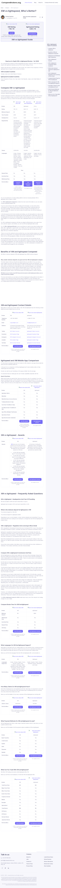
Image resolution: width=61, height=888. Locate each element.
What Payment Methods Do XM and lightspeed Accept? (53, 91)
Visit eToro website (38, 183)
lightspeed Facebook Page (33, 334)
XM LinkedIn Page (14, 340)
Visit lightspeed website (28, 184)
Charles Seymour (9, 16)
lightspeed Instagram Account (34, 337)
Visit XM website (18, 183)
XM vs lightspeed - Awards (52, 60)
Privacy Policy (29, 866)
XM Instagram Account (15, 337)
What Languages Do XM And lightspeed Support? (54, 82)
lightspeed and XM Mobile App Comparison (54, 56)
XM (12, 444)
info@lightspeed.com (31, 322)
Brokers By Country (48, 863)
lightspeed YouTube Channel (33, 342)
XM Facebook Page (14, 334)
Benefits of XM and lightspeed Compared (53, 53)
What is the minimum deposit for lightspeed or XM (53, 70)
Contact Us (28, 861)
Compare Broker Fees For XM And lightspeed (54, 79)
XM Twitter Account (14, 331)
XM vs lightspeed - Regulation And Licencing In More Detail (54, 75)
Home (2, 7)
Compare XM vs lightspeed (52, 49)
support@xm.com (14, 322)
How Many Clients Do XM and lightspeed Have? (54, 86)
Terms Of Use (29, 863)
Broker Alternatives (48, 861)
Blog (35, 2)
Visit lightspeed (32, 33)
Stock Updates (47, 866)
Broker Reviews (28, 2)
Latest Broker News (48, 857)
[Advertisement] (22, 52)
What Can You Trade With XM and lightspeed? (54, 95)
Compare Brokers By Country (51, 2)
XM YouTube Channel (15, 342)
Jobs (27, 859)
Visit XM (11, 33)
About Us (40, 2)
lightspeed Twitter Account (33, 331)
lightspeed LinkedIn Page (32, 340)
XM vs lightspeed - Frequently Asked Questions (52, 64)
